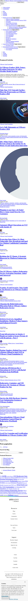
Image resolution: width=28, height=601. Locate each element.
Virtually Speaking (13, 488)
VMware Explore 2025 (22, 492)
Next (6, 447)
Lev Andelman (10, 280)
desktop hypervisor (21, 477)
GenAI (21, 479)
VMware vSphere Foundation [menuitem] (12, 19)
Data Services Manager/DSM (11, 477)
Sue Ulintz (2, 232)
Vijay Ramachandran (5, 406)
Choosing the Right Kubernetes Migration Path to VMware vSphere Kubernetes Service (13, 306)
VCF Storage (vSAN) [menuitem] (11, 32)
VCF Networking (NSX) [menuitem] (11, 33)
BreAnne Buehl (3, 218)
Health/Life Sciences (4, 206)
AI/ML (4, 476)
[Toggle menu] (0, 5)
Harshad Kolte (3, 249)
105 (4, 447)
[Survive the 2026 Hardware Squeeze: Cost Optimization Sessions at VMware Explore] (6, 393)
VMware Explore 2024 (13, 492)
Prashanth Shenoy (4, 133)
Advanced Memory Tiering (9, 470)
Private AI (25, 482)
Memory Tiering (21, 481)
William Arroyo (11, 343)
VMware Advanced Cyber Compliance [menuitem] (17, 27)
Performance (14, 482)
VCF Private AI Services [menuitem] (11, 23)
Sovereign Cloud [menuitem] (9, 45)
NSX (26, 481)
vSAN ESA (5, 495)
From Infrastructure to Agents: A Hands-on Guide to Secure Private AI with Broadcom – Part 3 (13, 336)
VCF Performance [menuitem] (10, 42)
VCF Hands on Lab (7, 460)
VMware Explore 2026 (8, 458)
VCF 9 (15, 485)
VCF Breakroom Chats (8, 462)
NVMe (6, 482)
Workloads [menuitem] (8, 40)
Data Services (2, 477)
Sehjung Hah (3, 376)
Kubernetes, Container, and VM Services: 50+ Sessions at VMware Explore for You (12, 385)
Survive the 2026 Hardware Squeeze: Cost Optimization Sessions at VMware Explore (13, 400)
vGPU (7, 488)
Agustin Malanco (19, 343)
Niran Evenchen (3, 343)
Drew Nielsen (3, 439)
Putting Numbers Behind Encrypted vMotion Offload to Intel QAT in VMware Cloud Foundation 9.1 (13, 352)
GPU (23, 479)
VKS (18, 488)
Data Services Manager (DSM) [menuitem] (16, 28)
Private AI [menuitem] (8, 37)
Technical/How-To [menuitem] (7, 29)
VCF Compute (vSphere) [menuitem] (11, 31)
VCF (12, 485)
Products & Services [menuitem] (7, 17)
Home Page (2, 138)
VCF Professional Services (6, 268)
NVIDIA (2, 483)
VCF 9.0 (20, 485)
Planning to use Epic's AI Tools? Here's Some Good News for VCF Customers (12, 212)
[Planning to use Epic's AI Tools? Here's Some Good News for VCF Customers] (14, 205)
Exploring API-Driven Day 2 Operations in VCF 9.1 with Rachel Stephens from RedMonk (13, 370)
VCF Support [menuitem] (9, 49)
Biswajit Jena (3, 312)
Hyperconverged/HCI (5, 481)
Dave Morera (3, 358)
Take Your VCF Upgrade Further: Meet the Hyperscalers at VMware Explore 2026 (13, 92)
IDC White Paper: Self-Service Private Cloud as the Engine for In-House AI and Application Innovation (13, 143)
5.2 (1, 476)
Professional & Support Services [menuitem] (10, 46)
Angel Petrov (3, 327)
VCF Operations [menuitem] (9, 36)
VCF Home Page (7, 459)
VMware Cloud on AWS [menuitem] (11, 24)
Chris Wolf (2, 81)
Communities (6, 8)
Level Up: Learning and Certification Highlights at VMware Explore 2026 (14, 434)
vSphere (10, 495)
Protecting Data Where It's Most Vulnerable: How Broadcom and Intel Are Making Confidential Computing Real (14, 242)
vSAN (1, 495)
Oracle (9, 482)
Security (2, 485)
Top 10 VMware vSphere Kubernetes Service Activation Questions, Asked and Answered (13, 273)
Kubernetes (14, 481)
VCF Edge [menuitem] (8, 21)
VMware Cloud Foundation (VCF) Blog (18, 0)
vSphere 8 (16, 495)
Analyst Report (10, 476)
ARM (14, 476)
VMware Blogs (6, 7)
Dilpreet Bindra (3, 391)
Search (1, 2)
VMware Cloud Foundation (6, 64)
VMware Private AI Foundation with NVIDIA (17, 493)
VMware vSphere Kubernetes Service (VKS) (10, 300)
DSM (26, 477)
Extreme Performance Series (8, 479)
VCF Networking (18, 487)
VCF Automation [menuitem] (10, 35)
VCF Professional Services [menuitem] (12, 48)
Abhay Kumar (3, 98)
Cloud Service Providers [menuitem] (8, 44)
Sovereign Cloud (7, 485)
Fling (18, 479)
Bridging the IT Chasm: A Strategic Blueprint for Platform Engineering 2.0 (13, 258)
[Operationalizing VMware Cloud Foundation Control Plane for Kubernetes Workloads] (14, 412)
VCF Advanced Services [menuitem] (11, 25)
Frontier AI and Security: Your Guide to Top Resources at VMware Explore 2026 (14, 289)
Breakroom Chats (22, 476)
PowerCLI (20, 483)
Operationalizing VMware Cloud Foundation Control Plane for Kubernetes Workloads (12, 419)
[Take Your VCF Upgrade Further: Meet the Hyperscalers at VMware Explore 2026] (14, 85)
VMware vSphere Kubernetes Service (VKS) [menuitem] (16, 20)
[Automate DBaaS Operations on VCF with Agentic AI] (13, 220)
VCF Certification (7, 463)
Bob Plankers (3, 297)
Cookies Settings (13, 599)
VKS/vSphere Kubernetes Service (11, 490)
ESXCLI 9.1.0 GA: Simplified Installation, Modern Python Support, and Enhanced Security (14, 321)
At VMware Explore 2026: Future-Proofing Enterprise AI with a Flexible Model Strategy (13, 69)
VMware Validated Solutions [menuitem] (12, 41)
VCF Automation (8, 487)
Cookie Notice (4, 596)
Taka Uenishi (3, 200)
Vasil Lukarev (3, 280)
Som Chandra (3, 264)
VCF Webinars (6, 464)
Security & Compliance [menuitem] (11, 38)
